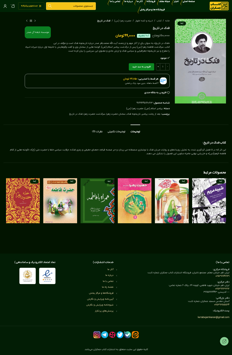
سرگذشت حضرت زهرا (94, 114)
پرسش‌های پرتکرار (104, 311)
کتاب (159, 20)
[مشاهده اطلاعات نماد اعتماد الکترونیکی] (47, 276)
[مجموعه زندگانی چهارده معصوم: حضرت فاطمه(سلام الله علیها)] (60, 212)
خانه (167, 20)
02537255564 (221, 304)
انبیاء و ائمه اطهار (144, 20)
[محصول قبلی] (35, 21)
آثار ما (110, 269)
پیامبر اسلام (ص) (154, 108)
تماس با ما (108, 281)
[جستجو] (50, 6)
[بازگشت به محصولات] (31, 21)
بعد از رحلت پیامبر (151, 114)
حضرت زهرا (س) (122, 20)
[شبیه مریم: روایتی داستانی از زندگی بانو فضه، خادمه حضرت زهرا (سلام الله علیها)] (209, 212)
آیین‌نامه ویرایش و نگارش (100, 299)
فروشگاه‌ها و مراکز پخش (101, 293)
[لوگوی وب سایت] (219, 6)
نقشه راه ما (108, 287)
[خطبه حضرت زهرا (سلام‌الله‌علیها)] (23, 212)
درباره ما (109, 275)
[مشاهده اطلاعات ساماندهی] (27, 276)
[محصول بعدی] (27, 21)
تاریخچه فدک (133, 114)
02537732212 (222, 288)
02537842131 (222, 276)
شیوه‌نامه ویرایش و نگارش (100, 305)
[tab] (135, 130)
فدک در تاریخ (76, 114)
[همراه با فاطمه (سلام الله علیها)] (97, 212)
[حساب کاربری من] (5, 6)
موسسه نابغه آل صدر (37, 32)
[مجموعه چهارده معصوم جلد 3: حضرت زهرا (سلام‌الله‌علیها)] (135, 212)
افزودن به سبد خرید (141, 66)
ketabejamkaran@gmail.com (213, 317)
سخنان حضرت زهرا (116, 114)
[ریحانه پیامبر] (172, 212)
